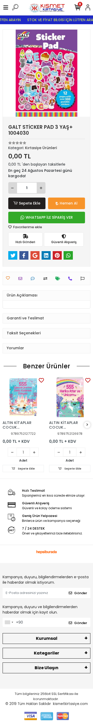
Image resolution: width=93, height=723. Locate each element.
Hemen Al (69, 203)
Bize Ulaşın (46, 668)
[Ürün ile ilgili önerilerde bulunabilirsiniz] (83, 278)
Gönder (80, 593)
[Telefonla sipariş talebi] (71, 278)
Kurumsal (46, 638)
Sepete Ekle (29, 203)
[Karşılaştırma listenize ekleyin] (46, 278)
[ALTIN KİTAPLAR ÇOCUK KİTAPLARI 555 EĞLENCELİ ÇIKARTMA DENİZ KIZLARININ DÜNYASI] (23, 397)
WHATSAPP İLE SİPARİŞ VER (49, 217)
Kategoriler (46, 653)
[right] (87, 425)
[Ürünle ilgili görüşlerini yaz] (33, 278)
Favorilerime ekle (27, 227)
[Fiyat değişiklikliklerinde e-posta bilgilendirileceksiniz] (59, 278)
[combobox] (9, 622)
